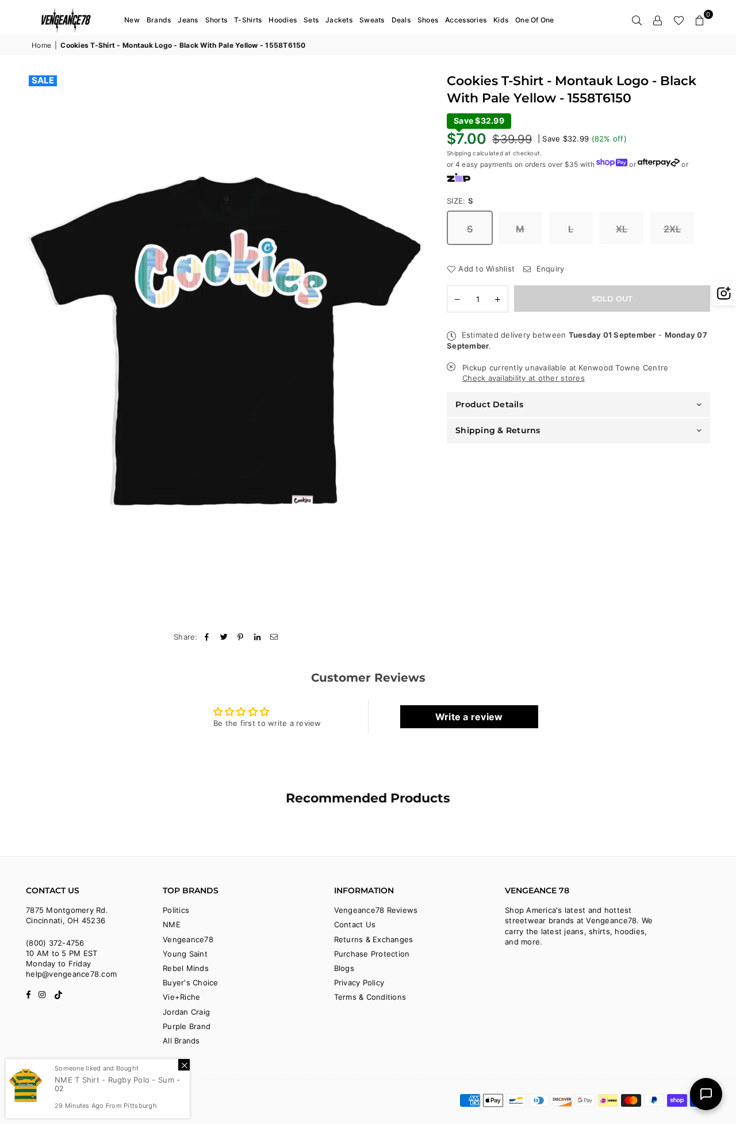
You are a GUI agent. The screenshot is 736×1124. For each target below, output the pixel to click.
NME (172, 924)
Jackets (338, 20)
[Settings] (657, 20)
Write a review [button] (469, 716)
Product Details (489, 404)
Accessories (465, 20)
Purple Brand (186, 1026)
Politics (176, 910)
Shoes (427, 20)
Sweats (372, 20)
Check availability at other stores (523, 378)
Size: (460, 200)
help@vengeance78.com (71, 973)
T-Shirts (248, 20)
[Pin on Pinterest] (240, 637)
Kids (500, 20)
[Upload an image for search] (724, 293)
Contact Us (355, 924)
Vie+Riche (181, 996)
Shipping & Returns (497, 430)
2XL (672, 229)
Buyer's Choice (190, 982)
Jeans (188, 20)
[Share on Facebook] (207, 637)
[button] (699, 20)
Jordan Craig (186, 1011)
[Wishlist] (678, 20)
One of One (534, 20)
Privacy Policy (359, 982)
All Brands (181, 1040)
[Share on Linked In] (258, 637)
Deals (401, 20)
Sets (311, 20)
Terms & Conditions (370, 996)
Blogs (344, 968)
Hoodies (283, 20)
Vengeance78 (188, 939)
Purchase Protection (372, 953)
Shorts (216, 20)
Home (41, 45)
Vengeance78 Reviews (376, 910)
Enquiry (549, 268)
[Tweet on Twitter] (224, 637)
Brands (159, 20)
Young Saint (185, 953)
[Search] (637, 20)
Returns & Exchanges (373, 939)
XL (622, 229)
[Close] (184, 1065)
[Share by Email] (274, 637)
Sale (43, 80)
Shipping (459, 153)
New (132, 20)
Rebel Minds (186, 968)
